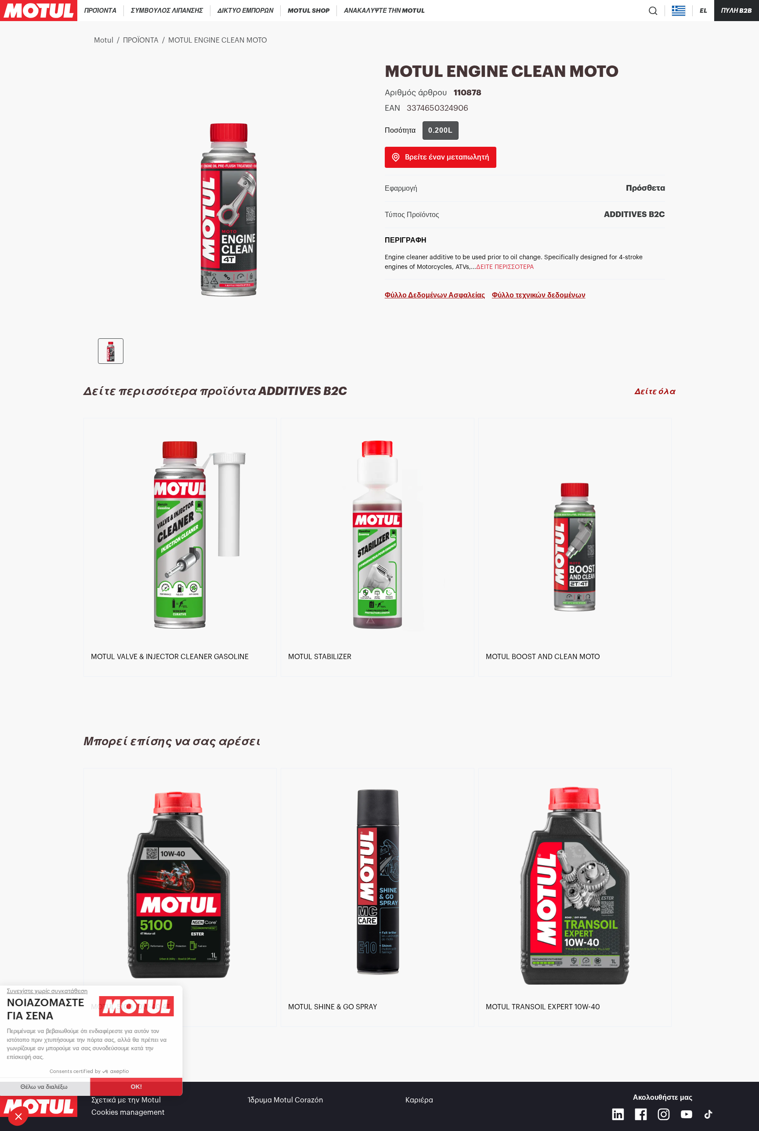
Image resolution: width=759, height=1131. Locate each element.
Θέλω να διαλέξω (54, 1086)
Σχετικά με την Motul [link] (126, 1100)
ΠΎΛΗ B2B (736, 10)
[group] (441, 130)
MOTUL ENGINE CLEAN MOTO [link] (217, 40)
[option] (182, 566)
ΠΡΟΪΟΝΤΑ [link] (141, 40)
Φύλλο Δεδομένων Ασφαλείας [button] (435, 295)
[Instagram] (664, 1114)
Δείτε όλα (655, 391)
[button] (18, 1116)
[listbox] (379, 566)
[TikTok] (708, 1114)
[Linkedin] (618, 1114)
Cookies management (128, 1112)
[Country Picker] (679, 11)
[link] (309, 10)
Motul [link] (103, 40)
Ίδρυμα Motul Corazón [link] (286, 1100)
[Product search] (653, 10)
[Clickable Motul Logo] (38, 10)
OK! (147, 1086)
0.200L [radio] (440, 130)
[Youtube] (686, 1114)
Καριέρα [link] (419, 1100)
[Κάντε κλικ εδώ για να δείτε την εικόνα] (110, 351)
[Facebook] (641, 1114)
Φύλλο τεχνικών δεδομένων (539, 295)
